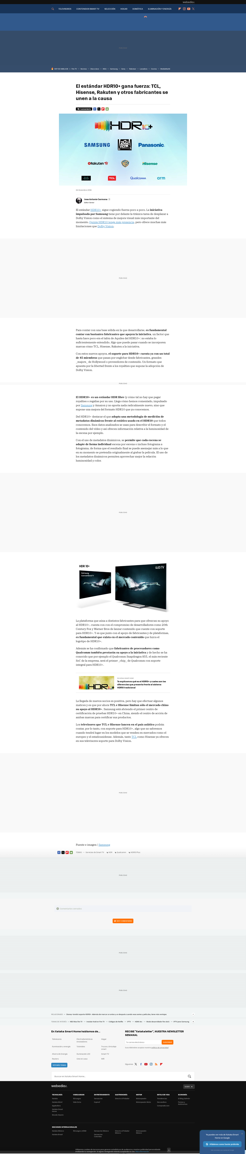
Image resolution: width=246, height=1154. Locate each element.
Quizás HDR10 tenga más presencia (111, 222)
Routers (55, 1058)
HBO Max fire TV (76, 1021)
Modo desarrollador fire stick (158, 1021)
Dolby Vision (106, 226)
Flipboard (179, 8)
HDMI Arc (139, 1021)
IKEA (104, 69)
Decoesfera (161, 1102)
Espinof (97, 1102)
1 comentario (85, 109)
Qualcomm (121, 852)
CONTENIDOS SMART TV (87, 8)
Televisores (57, 1039)
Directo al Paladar (122, 1098)
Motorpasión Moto (143, 1102)
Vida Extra (77, 1102)
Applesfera (56, 1105)
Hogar (103, 1039)
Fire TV (74, 69)
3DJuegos (77, 1098)
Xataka (55, 1098)
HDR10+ (95, 210)
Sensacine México (101, 1131)
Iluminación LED (83, 1054)
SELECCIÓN (109, 8)
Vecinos (83, 69)
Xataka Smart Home (57, 1110)
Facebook (94, 109)
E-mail (107, 109)
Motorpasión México (141, 1132)
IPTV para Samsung (181, 1021)
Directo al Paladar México (122, 1132)
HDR (110, 852)
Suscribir (167, 1042)
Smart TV (105, 1054)
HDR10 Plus (135, 852)
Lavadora (143, 69)
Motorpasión (141, 1098)
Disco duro (94, 69)
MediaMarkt (165, 69)
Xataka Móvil (57, 1102)
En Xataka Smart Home (125, 678)
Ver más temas (59, 1065)
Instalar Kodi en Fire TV (95, 1021)
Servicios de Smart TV (95, 852)
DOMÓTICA (137, 8)
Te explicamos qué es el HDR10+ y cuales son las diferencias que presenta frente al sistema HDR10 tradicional (141, 684)
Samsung (114, 69)
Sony (123, 69)
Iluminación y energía (61, 1046)
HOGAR (123, 8)
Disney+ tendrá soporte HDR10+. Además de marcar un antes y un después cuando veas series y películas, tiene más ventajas (116, 1014)
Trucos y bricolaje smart (108, 1047)
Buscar (189, 1076)
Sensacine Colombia (98, 1135)
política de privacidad (159, 1047)
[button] (97, 199)
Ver (124, 921)
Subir (187, 1086)
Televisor (132, 69)
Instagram (184, 8)
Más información (142, 1151)
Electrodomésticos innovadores (85, 1040)
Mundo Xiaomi (57, 1115)
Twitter (193, 8)
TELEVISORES (64, 8)
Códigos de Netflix (116, 1021)
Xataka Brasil (57, 1134)
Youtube (188, 8)
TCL (134, 737)
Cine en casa (82, 1058)
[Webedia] (189, 2)
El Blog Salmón (184, 1098)
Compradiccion (163, 1105)
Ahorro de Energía (59, 1054)
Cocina (154, 69)
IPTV (129, 1021)
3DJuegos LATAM (79, 1131)
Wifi (102, 1058)
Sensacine (98, 1098)
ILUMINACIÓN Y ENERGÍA (159, 8)
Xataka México (58, 1131)
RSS (156, 1064)
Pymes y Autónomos (182, 1103)
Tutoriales (81, 1046)
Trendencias (162, 1098)
